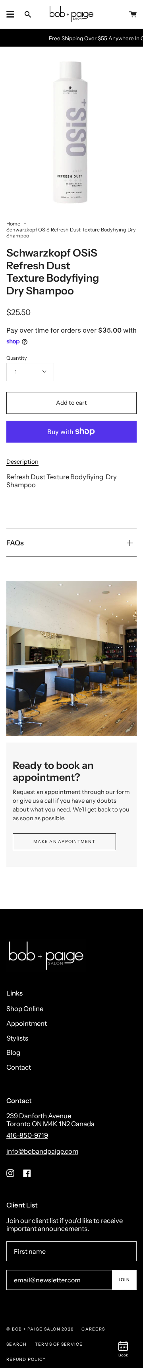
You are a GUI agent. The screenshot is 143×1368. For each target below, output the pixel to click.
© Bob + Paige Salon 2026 (39, 1329)
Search (16, 1344)
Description (22, 461)
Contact (18, 1067)
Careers (93, 1329)
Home (13, 224)
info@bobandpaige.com (42, 1151)
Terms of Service (59, 1344)
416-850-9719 (27, 1135)
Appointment (26, 1023)
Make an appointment (64, 841)
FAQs (15, 543)
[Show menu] (10, 14)
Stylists (17, 1038)
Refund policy (26, 1359)
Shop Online (24, 1009)
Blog (13, 1052)
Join (124, 1279)
